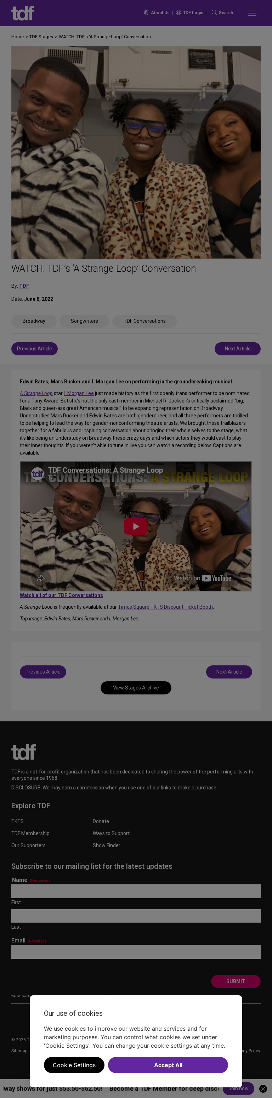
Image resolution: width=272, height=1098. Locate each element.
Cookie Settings (74, 1065)
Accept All (168, 1065)
